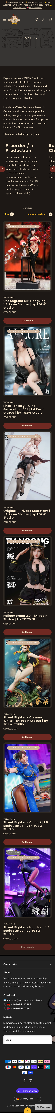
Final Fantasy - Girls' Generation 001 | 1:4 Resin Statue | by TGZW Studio (24, 409)
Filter (6, 214)
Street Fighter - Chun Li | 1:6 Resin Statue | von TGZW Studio (25, 825)
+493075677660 (35, 8)
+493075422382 (19, 8)
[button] (4, 19)
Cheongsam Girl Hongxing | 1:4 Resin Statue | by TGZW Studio (25, 304)
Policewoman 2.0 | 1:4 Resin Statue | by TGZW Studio (25, 617)
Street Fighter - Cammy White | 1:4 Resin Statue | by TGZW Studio (25, 721)
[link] (43, 19)
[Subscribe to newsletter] (48, 1039)
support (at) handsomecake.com (25, 1000)
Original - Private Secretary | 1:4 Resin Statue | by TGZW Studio (26, 514)
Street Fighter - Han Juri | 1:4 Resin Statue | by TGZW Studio (26, 930)
